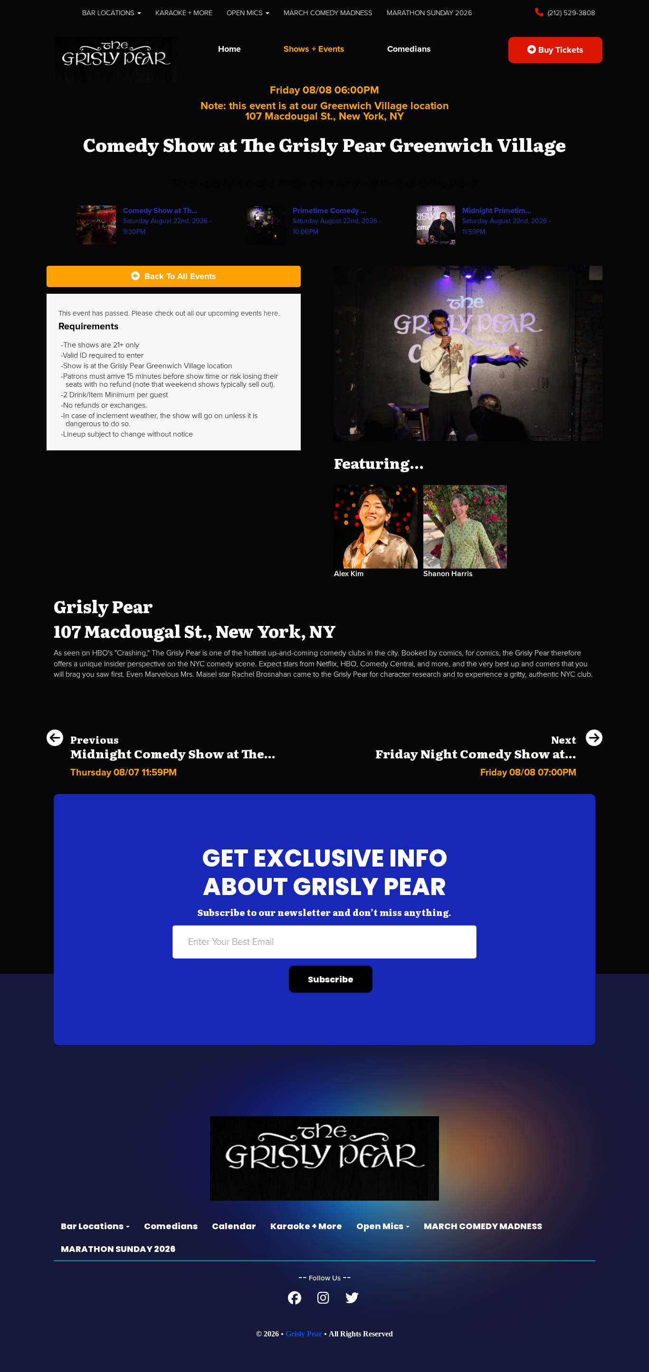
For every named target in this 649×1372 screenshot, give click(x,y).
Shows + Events (314, 49)
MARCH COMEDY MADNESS (328, 13)
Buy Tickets (559, 50)
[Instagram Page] (323, 1300)
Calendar (234, 1226)
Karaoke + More (183, 13)
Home (229, 49)
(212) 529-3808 (570, 13)
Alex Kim (348, 574)
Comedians (409, 49)
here (271, 313)
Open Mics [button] (246, 13)
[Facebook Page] (294, 1300)
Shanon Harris (448, 574)
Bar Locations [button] (109, 13)
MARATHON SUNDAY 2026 (429, 13)
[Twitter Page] (352, 1300)
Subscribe (330, 979)
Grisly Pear (304, 1334)
